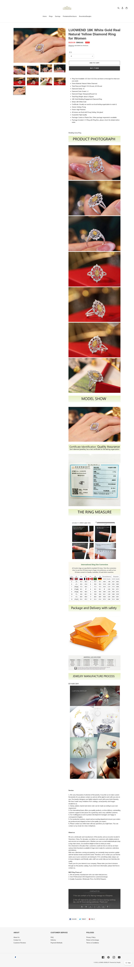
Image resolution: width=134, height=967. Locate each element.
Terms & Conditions (92, 943)
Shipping (71, 45)
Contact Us (17, 940)
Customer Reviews (20, 943)
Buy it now (94, 68)
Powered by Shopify (115, 962)
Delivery (53, 940)
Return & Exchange (92, 940)
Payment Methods (56, 943)
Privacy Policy (91, 937)
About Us (17, 937)
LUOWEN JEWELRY (103, 962)
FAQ (52, 937)
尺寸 (70, 52)
